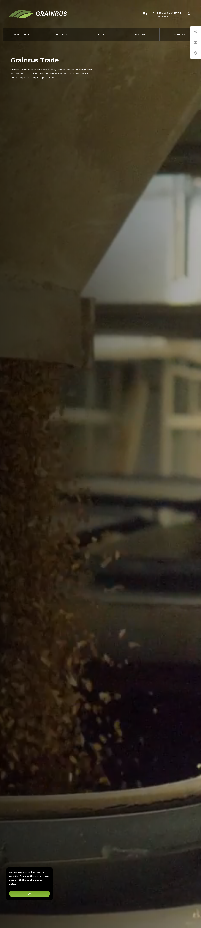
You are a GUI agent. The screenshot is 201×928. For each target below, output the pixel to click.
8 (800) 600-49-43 (169, 12)
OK (30, 893)
